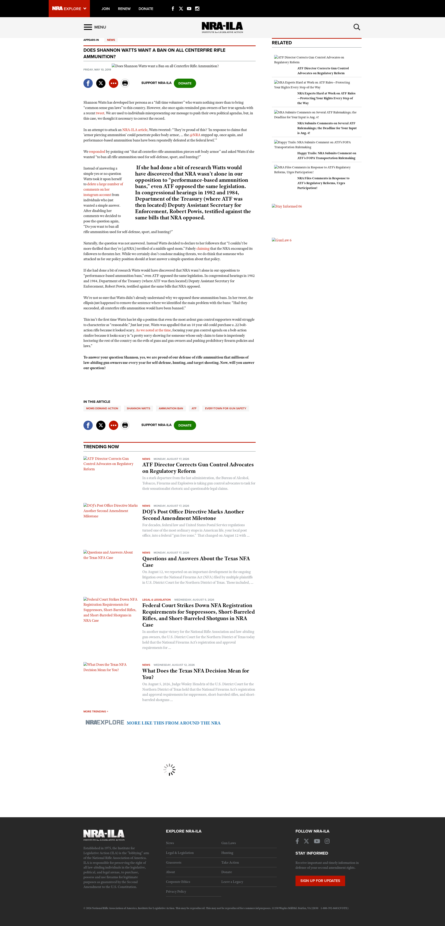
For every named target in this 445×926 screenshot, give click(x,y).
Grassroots (173, 862)
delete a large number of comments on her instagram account (103, 189)
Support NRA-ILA (156, 83)
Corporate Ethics (178, 882)
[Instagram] (197, 3)
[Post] (101, 80)
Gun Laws (228, 843)
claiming (203, 248)
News (111, 40)
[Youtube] (189, 3)
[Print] (125, 86)
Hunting (227, 853)
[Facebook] (173, 3)
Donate (226, 872)
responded (97, 151)
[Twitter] (181, 3)
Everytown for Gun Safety (225, 408)
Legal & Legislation (156, 599)
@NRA (195, 135)
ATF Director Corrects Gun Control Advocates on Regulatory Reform (198, 467)
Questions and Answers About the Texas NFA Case (196, 561)
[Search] (357, 27)
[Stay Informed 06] (287, 206)
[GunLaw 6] (282, 240)
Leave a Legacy (232, 882)
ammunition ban (171, 408)
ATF (194, 408)
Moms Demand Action (102, 408)
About (170, 872)
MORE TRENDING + (95, 711)
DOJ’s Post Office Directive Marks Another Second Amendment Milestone (193, 515)
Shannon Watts (138, 408)
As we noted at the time (153, 330)
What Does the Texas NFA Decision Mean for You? (195, 674)
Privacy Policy (176, 891)
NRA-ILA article (134, 130)
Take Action (230, 862)
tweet (100, 113)
